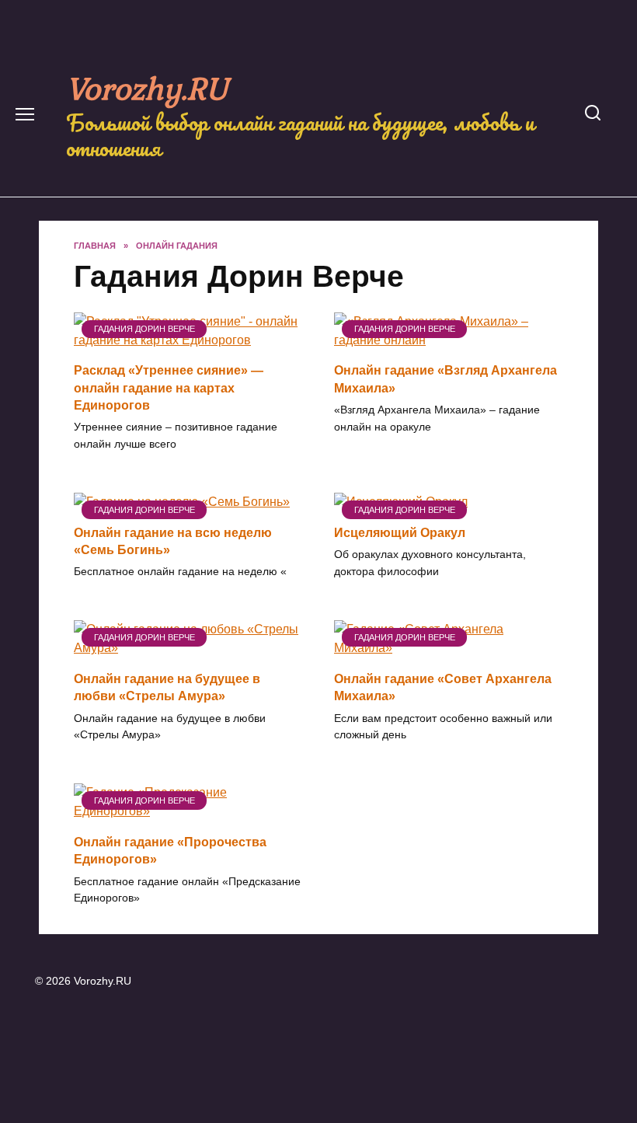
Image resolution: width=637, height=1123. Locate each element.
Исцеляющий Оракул (399, 532)
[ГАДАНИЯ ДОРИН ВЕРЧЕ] (188, 340)
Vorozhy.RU (147, 88)
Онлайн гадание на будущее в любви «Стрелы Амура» (167, 686)
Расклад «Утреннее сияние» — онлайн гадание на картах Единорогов (168, 388)
